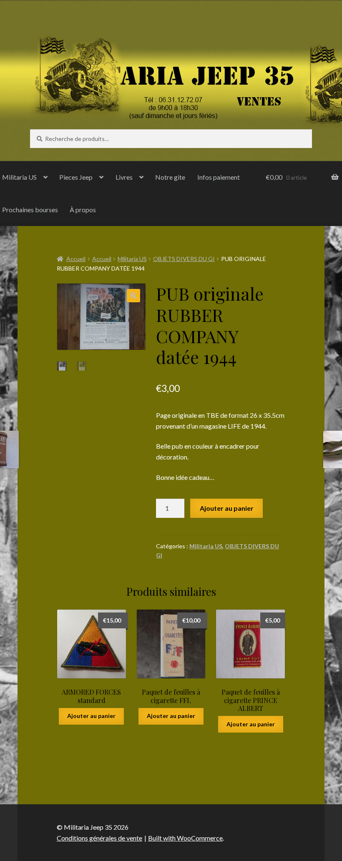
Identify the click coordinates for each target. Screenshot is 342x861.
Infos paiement (218, 177)
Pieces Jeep (76, 177)
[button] (133, 295)
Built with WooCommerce (185, 838)
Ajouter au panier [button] (91, 715)
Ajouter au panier (227, 508)
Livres (124, 177)
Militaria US (132, 258)
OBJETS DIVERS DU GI (184, 258)
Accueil (76, 258)
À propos (83, 209)
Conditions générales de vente (99, 838)
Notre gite (170, 177)
